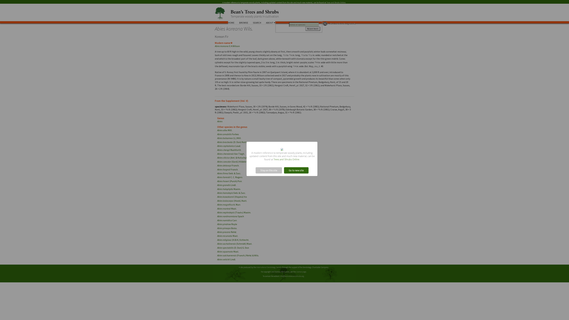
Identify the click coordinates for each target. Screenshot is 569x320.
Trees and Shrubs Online (286, 159)
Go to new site (296, 170)
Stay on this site (268, 170)
